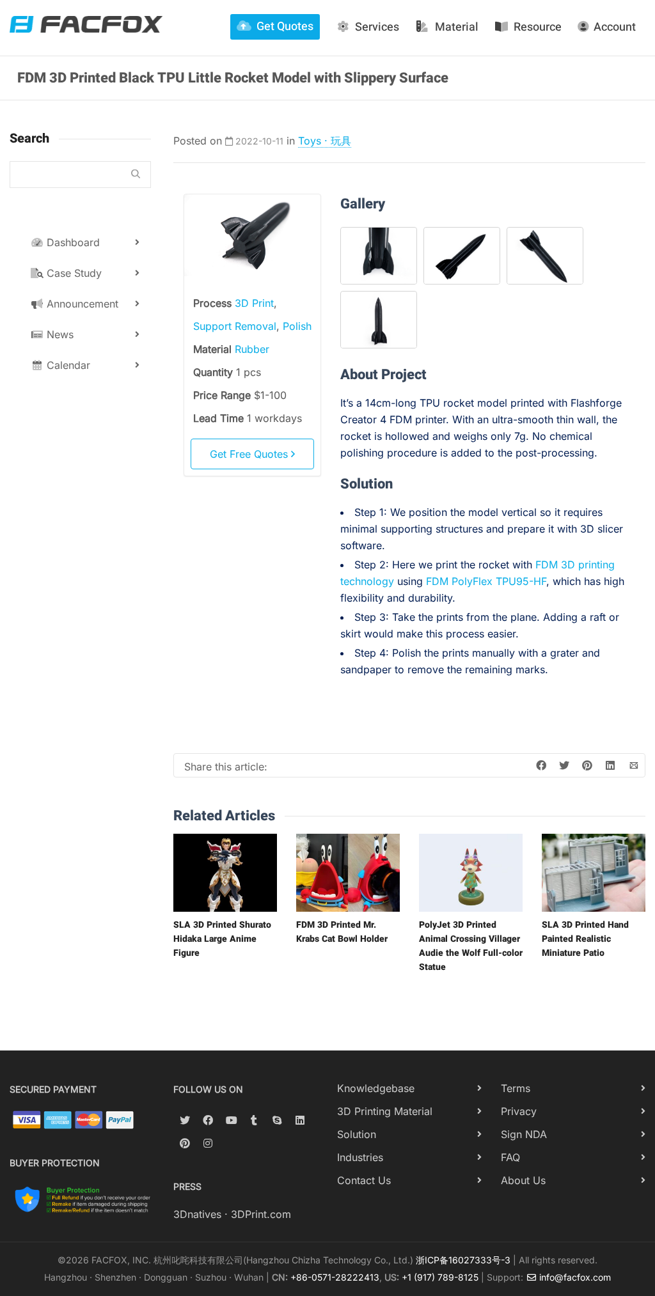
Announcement (80, 303)
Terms (515, 1088)
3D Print (254, 303)
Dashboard (71, 242)
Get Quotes (284, 26)
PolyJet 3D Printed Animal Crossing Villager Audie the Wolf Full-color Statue (471, 946)
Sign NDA (524, 1134)
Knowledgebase (375, 1088)
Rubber (252, 349)
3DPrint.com (261, 1214)
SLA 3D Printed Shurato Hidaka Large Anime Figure (222, 939)
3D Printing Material (384, 1111)
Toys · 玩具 (324, 140)
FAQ (510, 1157)
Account (615, 27)
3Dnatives (197, 1214)
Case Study (72, 273)
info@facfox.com (574, 1277)
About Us (523, 1180)
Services (377, 27)
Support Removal (234, 326)
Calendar (66, 365)
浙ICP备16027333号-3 (463, 1259)
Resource (538, 27)
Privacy (519, 1111)
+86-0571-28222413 (334, 1277)
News (58, 334)
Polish (297, 326)
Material (456, 27)
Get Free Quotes (250, 454)
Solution (356, 1134)
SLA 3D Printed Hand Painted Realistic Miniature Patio (585, 939)
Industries (360, 1157)
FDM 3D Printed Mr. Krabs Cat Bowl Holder (342, 932)
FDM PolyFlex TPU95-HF (486, 581)
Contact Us (364, 1180)
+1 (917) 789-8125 (440, 1277)
